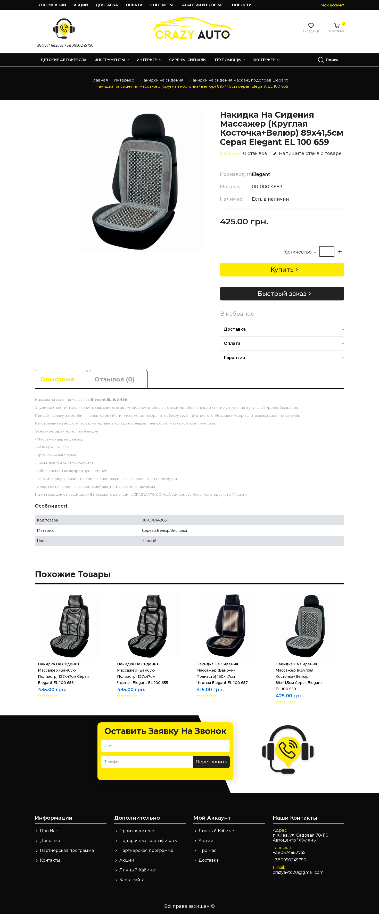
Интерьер (147, 60)
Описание (57, 379)
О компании (52, 5)
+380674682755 (49, 45)
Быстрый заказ (282, 293)
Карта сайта (131, 879)
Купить (282, 269)
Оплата (134, 5)
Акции (81, 5)
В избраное (237, 314)
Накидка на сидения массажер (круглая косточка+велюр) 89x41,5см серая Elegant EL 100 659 (192, 86)
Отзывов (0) (114, 379)
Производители (137, 830)
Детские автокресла (63, 60)
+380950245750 (79, 45)
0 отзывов (255, 153)
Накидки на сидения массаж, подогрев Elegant (238, 80)
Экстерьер (264, 60)
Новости (242, 5)
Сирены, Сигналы (188, 60)
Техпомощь (228, 60)
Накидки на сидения (161, 80)
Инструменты (110, 60)
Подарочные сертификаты (148, 840)
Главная (100, 80)
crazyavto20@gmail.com (298, 872)
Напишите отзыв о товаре (310, 153)
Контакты (161, 5)
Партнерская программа (67, 850)
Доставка (107, 5)
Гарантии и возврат (202, 5)
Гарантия (234, 357)
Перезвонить (211, 762)
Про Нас (49, 830)
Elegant (261, 174)
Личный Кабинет (138, 870)
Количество (298, 252)
